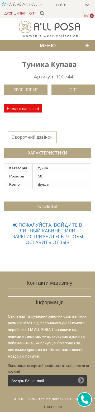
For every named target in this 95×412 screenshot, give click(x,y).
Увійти (61, 4)
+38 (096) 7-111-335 (21, 4)
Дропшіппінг (26, 89)
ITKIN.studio (53, 407)
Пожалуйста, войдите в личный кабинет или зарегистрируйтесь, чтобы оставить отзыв (47, 233)
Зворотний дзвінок (32, 137)
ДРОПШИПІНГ (15, 13)
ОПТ (32, 13)
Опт (73, 89)
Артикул (43, 76)
